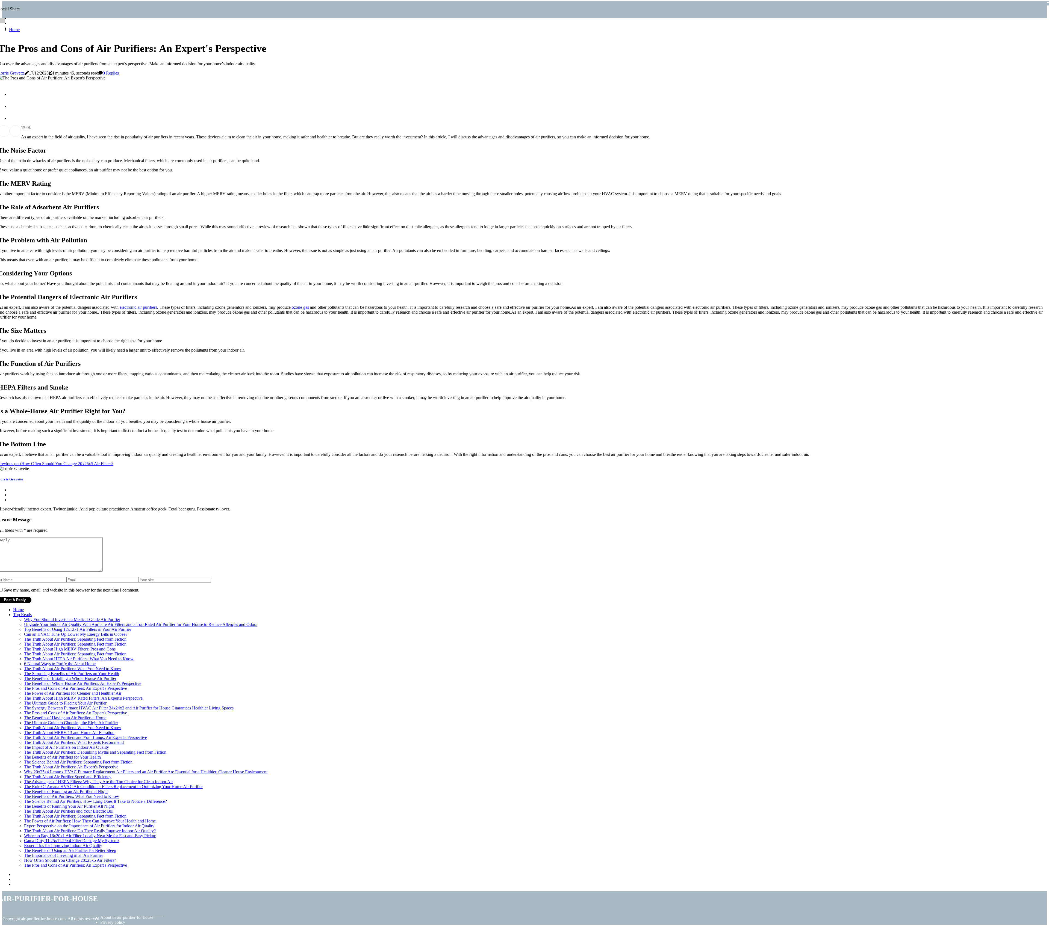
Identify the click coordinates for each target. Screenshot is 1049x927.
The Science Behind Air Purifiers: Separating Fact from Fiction (78, 762)
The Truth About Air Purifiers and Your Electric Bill (68, 811)
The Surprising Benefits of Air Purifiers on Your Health (71, 673)
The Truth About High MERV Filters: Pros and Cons (70, 649)
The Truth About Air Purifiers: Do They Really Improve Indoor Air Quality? (90, 830)
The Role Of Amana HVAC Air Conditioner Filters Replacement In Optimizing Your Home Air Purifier (113, 786)
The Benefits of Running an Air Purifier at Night (66, 791)
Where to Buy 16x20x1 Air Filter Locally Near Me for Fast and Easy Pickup (90, 835)
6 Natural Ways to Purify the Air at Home (60, 663)
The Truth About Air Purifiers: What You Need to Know (72, 668)
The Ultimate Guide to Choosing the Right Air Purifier (71, 722)
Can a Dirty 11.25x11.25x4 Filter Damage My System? (71, 840)
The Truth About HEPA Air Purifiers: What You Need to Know (79, 658)
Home (14, 29)
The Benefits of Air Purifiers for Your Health (62, 757)
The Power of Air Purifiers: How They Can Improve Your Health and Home (90, 821)
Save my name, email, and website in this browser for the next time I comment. (71, 590)
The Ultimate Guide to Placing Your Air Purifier (65, 703)
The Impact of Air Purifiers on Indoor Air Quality (66, 747)
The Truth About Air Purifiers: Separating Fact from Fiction (75, 639)
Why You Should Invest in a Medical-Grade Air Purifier (72, 619)
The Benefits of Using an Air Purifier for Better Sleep (70, 850)
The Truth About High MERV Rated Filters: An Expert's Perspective (83, 698)
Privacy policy (112, 922)
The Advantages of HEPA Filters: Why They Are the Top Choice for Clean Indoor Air (98, 781)
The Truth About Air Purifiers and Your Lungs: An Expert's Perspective (85, 737)
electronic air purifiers (138, 307)
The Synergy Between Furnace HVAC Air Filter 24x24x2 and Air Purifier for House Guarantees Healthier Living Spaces (129, 708)
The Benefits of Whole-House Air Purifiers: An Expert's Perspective (82, 683)
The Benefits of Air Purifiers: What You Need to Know (71, 796)
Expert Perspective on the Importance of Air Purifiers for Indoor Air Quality (89, 826)
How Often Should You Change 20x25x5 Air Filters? (70, 860)
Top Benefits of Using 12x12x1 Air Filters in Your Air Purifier (77, 629)
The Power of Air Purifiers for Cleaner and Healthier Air (72, 693)
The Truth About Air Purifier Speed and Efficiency (67, 776)
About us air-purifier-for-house (126, 917)
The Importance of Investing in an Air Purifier (63, 855)
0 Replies (111, 73)
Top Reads (22, 614)
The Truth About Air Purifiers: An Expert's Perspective (71, 767)
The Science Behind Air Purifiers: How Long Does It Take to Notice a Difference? (95, 801)
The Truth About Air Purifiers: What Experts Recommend (74, 742)
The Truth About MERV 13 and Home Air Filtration (69, 732)
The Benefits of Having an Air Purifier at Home (65, 717)
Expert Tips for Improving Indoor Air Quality (63, 845)
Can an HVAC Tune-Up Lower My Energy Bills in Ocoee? (75, 634)
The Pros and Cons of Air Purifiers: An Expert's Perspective (75, 688)
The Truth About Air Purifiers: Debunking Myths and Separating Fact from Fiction (95, 752)
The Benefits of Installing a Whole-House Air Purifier (70, 678)
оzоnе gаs (300, 307)
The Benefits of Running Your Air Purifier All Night (69, 806)
